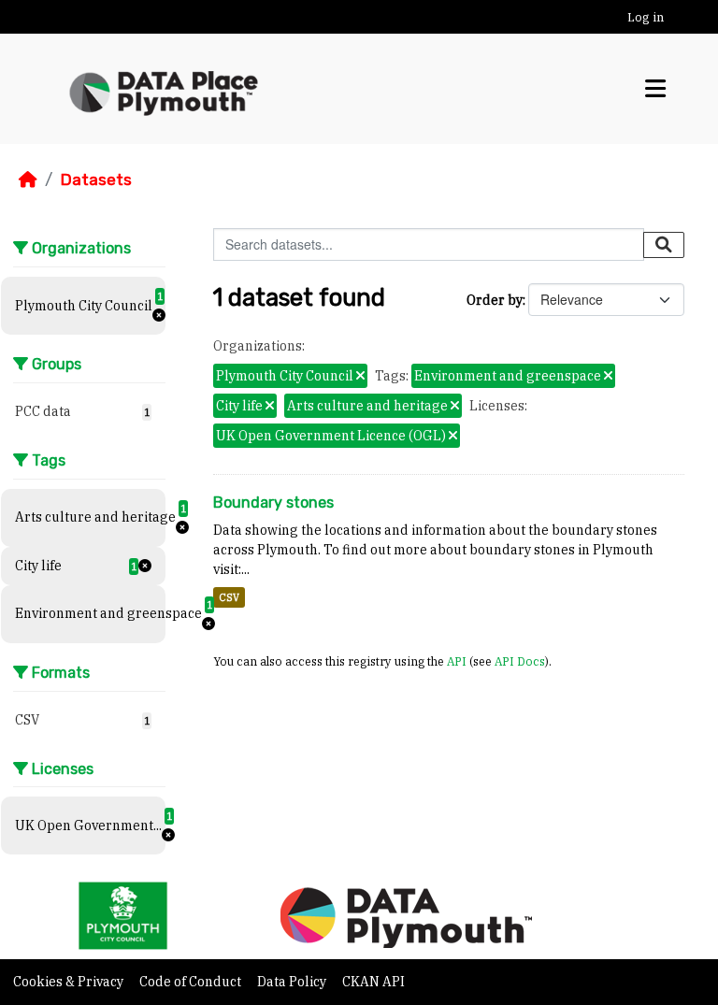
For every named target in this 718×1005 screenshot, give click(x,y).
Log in (645, 17)
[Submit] (663, 245)
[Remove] (360, 376)
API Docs (520, 660)
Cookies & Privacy (69, 981)
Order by (495, 300)
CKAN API (373, 981)
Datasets (96, 179)
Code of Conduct (191, 981)
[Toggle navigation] (655, 88)
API (457, 660)
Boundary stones (273, 502)
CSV (229, 597)
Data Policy (293, 981)
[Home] (28, 179)
